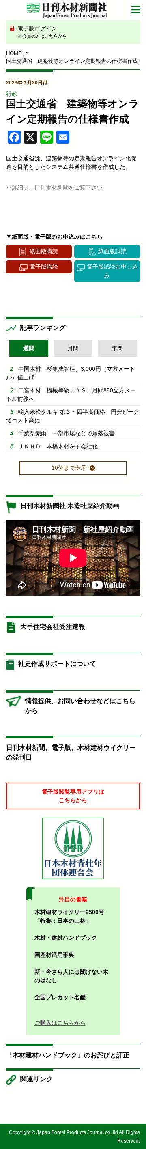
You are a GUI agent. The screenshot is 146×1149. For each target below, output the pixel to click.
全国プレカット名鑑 (60, 997)
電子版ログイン (41, 32)
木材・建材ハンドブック (65, 937)
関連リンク (36, 1079)
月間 (73, 348)
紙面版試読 (112, 251)
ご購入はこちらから (60, 1023)
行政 (11, 93)
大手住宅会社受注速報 (52, 626)
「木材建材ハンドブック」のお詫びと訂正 (67, 1055)
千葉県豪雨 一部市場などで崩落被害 (66, 433)
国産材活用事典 (54, 954)
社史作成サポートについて (57, 663)
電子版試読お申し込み (112, 270)
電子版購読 (44, 266)
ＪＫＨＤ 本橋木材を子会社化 (58, 446)
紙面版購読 (44, 251)
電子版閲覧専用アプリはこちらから (73, 795)
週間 (28, 348)
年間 (117, 348)
